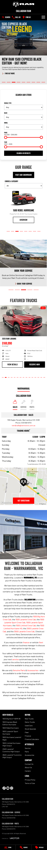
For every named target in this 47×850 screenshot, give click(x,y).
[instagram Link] (11, 788)
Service (27, 748)
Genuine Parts (19, 670)
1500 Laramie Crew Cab (26, 619)
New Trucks (29, 719)
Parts (27, 752)
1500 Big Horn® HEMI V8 (11, 719)
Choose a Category (11, 181)
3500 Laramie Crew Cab (24, 631)
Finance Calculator (32, 739)
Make (5, 113)
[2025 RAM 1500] (23, 320)
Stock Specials (30, 729)
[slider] (5, 137)
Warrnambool (23, 388)
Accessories (32, 670)
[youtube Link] (7, 788)
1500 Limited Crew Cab (26, 625)
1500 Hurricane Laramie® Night (12, 738)
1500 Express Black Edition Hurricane (10, 723)
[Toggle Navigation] (43, 17)
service (15, 659)
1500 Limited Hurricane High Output (11, 744)
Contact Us (29, 764)
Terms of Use (30, 783)
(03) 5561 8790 (11, 818)
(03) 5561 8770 (11, 829)
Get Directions (23, 500)
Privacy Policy (30, 780)
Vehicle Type (7, 103)
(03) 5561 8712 (26, 423)
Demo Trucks (30, 722)
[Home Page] (23, 4)
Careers (28, 771)
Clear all (23, 99)
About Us (28, 767)
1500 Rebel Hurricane (11, 728)
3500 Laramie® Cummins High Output (12, 756)
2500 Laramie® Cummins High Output (11, 750)
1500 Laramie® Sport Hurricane (10, 732)
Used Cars (29, 725)
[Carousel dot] (4, 82)
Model (6, 123)
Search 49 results (23, 153)
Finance (28, 736)
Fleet (27, 732)
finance (26, 642)
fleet (41, 642)
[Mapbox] (6, 502)
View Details (12, 367)
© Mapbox (42, 504)
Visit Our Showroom (23, 175)
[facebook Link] (4, 788)
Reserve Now (34, 367)
